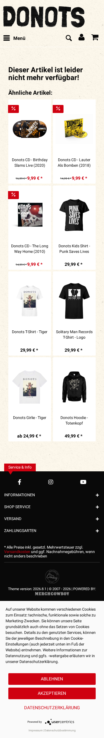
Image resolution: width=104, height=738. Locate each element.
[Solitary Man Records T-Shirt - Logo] (74, 301)
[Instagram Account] (50, 482)
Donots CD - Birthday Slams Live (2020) (30, 162)
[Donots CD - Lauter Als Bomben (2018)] (74, 129)
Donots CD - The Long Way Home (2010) (29, 248)
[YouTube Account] (83, 482)
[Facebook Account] (19, 482)
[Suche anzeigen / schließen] (68, 38)
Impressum (36, 730)
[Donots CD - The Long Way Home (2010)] (29, 215)
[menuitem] (14, 38)
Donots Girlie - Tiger (29, 418)
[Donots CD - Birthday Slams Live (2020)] (29, 129)
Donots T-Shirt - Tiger (29, 332)
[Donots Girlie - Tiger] (29, 387)
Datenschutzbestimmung (60, 730)
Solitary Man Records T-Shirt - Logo (74, 334)
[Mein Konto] (81, 38)
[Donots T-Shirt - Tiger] (29, 301)
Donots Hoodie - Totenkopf (74, 420)
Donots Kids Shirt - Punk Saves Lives (74, 248)
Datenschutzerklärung (52, 707)
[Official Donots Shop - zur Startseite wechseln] (44, 15)
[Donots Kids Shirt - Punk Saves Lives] (74, 215)
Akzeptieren (52, 693)
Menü (19, 38)
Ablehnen (52, 679)
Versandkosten (17, 552)
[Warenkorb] (95, 38)
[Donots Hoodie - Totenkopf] (74, 387)
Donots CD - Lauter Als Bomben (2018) (74, 162)
